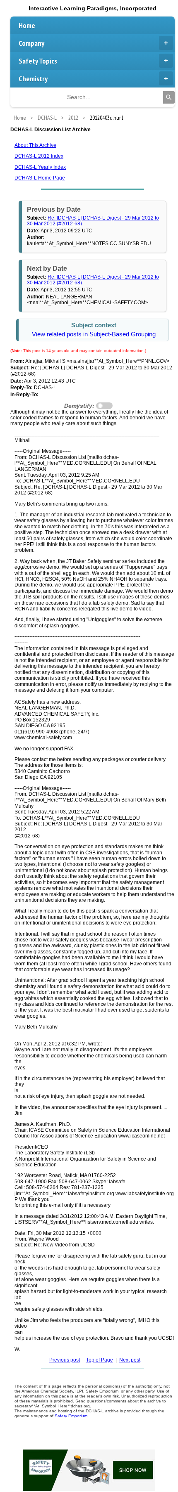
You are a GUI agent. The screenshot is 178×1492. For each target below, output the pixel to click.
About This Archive (35, 145)
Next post (129, 1360)
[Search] (169, 97)
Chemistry (33, 78)
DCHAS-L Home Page (39, 178)
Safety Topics (38, 61)
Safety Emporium (71, 1416)
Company (31, 43)
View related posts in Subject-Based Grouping (94, 334)
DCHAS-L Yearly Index (40, 167)
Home (27, 25)
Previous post (64, 1360)
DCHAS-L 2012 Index (38, 156)
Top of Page (99, 1360)
